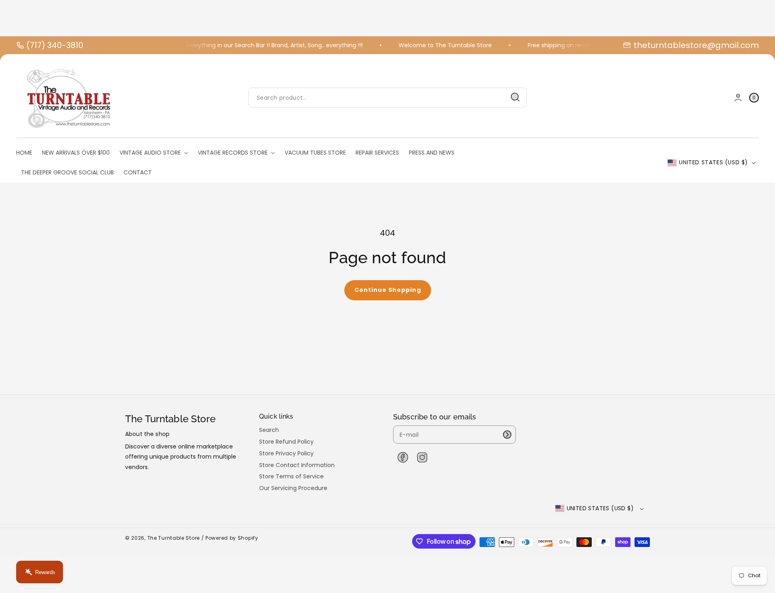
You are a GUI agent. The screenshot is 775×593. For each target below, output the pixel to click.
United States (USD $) (713, 162)
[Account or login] (738, 97)
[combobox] (387, 97)
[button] (754, 97)
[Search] (515, 97)
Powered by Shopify (231, 537)
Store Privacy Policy (286, 453)
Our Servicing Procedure (293, 488)
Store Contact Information (297, 465)
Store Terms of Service (291, 476)
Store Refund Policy (286, 442)
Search (269, 430)
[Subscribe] (507, 434)
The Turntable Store (173, 537)
